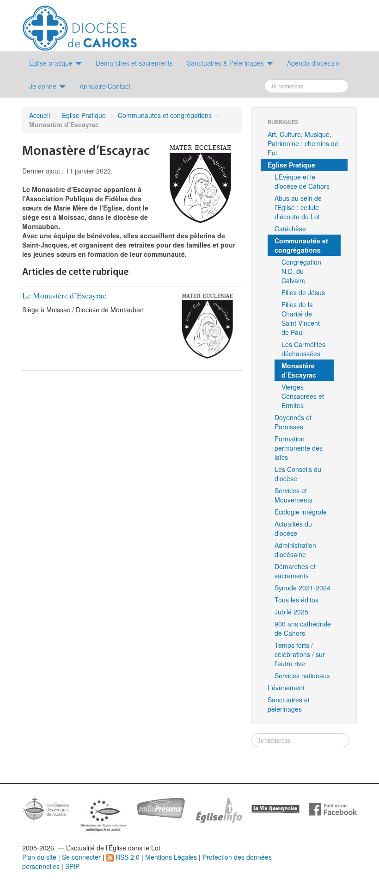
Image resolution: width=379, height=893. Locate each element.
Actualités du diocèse (293, 528)
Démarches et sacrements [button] (134, 63)
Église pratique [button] (51, 63)
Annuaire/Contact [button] (104, 86)
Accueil (39, 115)
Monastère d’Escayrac (298, 370)
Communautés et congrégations (165, 115)
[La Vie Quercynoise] (275, 808)
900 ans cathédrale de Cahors (303, 628)
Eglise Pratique (84, 115)
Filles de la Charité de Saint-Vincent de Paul (300, 318)
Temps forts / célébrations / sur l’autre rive (300, 654)
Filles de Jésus (303, 292)
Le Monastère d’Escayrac (64, 295)
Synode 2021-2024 (302, 587)
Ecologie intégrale (301, 511)
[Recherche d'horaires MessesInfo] (218, 808)
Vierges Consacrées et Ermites (302, 396)
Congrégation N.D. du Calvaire (301, 271)
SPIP (72, 866)
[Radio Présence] (161, 807)
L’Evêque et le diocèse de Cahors (302, 181)
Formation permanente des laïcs (299, 448)
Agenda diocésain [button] (313, 63)
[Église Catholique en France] (46, 807)
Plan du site (39, 857)
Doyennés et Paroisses (293, 422)
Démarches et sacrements (295, 571)
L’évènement (286, 687)
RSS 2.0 (127, 857)
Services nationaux (302, 675)
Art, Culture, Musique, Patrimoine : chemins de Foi (303, 143)
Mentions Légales (171, 857)
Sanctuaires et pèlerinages (289, 704)
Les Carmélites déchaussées (303, 349)
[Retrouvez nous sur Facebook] (333, 808)
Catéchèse (290, 228)
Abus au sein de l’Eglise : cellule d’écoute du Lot (298, 207)
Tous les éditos (296, 599)
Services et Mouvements (293, 495)
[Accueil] (79, 24)
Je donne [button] (43, 86)
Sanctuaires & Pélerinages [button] (226, 63)
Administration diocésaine (295, 549)
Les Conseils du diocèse (298, 474)
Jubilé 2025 (291, 611)
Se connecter (81, 857)
